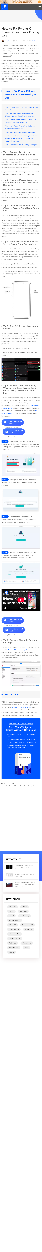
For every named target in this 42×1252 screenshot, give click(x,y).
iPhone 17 (12, 925)
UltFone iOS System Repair (21, 707)
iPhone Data (27, 943)
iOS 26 (24, 907)
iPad (26, 947)
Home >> (6, 784)
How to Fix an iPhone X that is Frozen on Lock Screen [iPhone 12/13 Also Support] (25, 885)
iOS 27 (11, 911)
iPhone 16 (12, 907)
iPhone (11, 952)
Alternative (28, 929)
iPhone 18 (23, 911)
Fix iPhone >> (14, 784)
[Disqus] (21, 818)
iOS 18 (11, 916)
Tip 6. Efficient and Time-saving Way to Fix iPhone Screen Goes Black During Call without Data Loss (21, 138)
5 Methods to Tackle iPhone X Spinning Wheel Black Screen (24, 867)
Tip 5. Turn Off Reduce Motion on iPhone (20, 132)
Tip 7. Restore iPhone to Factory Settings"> (21, 145)
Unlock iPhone (14, 929)
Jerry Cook (8, 41)
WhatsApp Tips (14, 934)
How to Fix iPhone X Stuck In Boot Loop (24, 875)
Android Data (13, 947)
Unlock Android (27, 925)
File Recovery (24, 916)
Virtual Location (14, 920)
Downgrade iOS (14, 938)
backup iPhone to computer (18, 650)
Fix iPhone (35, 41)
